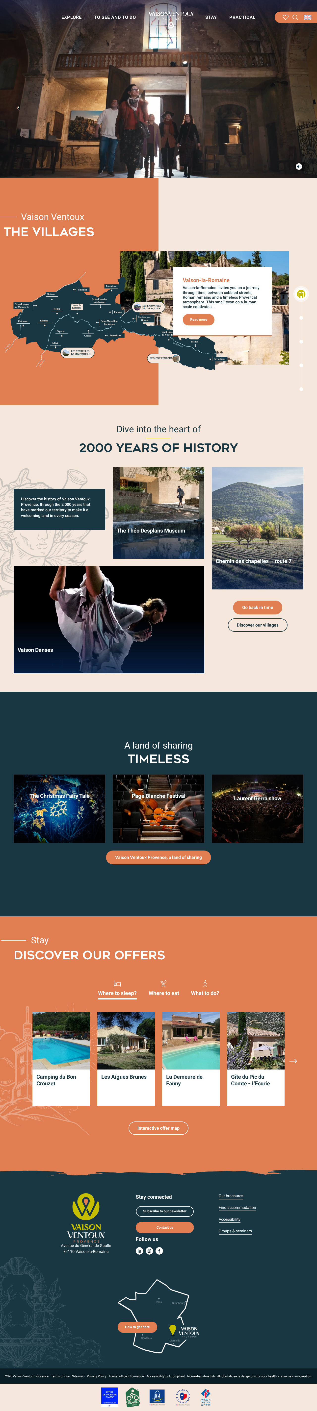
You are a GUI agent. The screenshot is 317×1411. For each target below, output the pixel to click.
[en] (308, 17)
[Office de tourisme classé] (109, 1397)
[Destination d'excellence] (183, 1397)
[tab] (117, 987)
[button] (295, 17)
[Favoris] (285, 17)
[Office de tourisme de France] (206, 1397)
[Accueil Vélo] (133, 1397)
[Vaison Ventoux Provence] (171, 19)
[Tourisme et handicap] (157, 1397)
